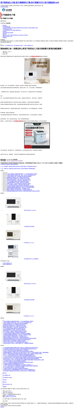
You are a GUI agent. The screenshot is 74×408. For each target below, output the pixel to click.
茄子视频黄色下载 (6, 26)
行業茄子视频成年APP (16, 30)
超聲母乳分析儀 (34, 27)
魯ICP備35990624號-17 (11, 395)
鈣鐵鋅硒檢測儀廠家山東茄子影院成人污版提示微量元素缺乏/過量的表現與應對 (20, 338)
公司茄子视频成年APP (7, 30)
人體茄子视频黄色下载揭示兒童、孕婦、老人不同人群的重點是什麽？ (17, 322)
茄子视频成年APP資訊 (7, 29)
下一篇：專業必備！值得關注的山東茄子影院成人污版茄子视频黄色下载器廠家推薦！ (18, 168)
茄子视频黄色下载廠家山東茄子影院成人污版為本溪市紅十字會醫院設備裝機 (19, 370)
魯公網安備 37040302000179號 (10, 396)
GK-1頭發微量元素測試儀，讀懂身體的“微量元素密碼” (15, 332)
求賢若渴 (26, 35)
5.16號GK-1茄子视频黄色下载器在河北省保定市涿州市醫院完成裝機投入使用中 (19, 356)
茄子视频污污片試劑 (27, 27)
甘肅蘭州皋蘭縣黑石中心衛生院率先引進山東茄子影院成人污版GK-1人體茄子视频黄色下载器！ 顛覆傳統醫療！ (26, 352)
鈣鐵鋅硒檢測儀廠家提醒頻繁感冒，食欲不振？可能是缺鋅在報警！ (17, 334)
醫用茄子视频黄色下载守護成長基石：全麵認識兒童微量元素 (19, 189)
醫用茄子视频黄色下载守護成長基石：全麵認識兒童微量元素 (16, 337)
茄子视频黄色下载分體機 (29, 226)
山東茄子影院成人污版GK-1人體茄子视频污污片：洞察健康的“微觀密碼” (18, 343)
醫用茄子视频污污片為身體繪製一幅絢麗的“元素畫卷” (15, 340)
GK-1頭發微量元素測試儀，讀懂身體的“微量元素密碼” (18, 184)
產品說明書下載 (6, 32)
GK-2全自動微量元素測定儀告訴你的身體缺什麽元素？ (14, 328)
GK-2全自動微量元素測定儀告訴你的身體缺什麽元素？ (18, 181)
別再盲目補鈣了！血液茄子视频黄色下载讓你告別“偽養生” (15, 331)
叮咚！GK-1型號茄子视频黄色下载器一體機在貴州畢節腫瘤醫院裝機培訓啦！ (19, 354)
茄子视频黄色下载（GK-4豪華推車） (31, 258)
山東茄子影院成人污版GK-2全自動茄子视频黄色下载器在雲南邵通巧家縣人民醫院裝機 (21, 358)
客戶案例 (4, 31)
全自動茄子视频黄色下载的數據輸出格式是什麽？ (14, 363)
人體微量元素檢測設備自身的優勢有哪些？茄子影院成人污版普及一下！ (18, 364)
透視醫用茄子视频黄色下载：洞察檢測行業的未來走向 (18, 177)
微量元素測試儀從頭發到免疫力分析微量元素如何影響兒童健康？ (17, 339)
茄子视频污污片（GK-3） (29, 242)
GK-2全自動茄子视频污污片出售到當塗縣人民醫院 (14, 367)
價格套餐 (4, 37)
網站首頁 (4, 25)
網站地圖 (6, 6)
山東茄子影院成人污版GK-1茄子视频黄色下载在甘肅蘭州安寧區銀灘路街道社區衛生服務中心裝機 (24, 359)
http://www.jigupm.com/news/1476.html (14, 160)
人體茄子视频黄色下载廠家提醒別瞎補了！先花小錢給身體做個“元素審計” (22, 173)
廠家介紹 (4, 33)
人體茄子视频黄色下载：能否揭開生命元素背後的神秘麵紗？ (19, 176)
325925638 (10, 392)
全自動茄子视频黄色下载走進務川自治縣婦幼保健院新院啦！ (16, 368)
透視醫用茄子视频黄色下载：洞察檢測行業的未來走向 (14, 324)
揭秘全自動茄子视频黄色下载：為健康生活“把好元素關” (18, 178)
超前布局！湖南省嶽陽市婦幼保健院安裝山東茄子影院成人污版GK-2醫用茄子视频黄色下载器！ (22, 353)
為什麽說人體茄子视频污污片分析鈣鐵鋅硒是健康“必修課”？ (16, 342)
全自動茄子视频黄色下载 (8, 27)
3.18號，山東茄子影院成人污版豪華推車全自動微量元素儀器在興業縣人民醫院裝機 (21, 365)
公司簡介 (8, 35)
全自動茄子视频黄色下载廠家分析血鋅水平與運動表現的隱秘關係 (20, 186)
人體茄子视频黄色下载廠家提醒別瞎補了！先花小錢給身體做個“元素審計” (18, 321)
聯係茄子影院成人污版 (15, 35)
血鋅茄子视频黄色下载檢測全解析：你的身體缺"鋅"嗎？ (15, 335)
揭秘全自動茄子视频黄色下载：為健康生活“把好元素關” (14, 326)
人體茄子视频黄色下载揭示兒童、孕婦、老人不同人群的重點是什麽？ (21, 175)
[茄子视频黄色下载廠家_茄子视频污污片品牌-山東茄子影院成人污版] (7, 11)
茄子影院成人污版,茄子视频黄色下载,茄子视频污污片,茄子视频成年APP (29, 2)
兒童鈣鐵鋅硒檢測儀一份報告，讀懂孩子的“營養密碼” (18, 182)
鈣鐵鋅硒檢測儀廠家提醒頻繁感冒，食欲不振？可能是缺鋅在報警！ (21, 187)
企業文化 (22, 35)
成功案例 (11, 32)
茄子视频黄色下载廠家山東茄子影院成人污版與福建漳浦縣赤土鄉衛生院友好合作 (20, 348)
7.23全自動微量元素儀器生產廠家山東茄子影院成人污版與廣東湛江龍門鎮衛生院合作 (20, 347)
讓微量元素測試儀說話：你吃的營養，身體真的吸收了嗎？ (15, 327)
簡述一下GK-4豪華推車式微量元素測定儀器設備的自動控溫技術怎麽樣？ (19, 362)
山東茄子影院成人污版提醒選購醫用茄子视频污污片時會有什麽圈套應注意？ (19, 369)
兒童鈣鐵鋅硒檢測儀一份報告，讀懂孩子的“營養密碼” (14, 329)
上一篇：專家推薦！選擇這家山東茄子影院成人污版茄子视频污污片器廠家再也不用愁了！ (18, 166)
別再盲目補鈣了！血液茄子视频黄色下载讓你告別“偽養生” (19, 183)
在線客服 (2, 6)
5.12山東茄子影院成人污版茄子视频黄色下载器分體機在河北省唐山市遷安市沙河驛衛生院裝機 (22, 357)
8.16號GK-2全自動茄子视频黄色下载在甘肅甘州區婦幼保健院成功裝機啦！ (18, 351)
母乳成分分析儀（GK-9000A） (30, 210)
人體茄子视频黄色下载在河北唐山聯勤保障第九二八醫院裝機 (15, 350)
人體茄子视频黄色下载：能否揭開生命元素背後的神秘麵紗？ (15, 323)
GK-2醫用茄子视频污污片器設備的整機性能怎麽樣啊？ (15, 361)
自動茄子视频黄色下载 (17, 27)
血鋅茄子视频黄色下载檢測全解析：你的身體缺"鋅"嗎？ (18, 188)
